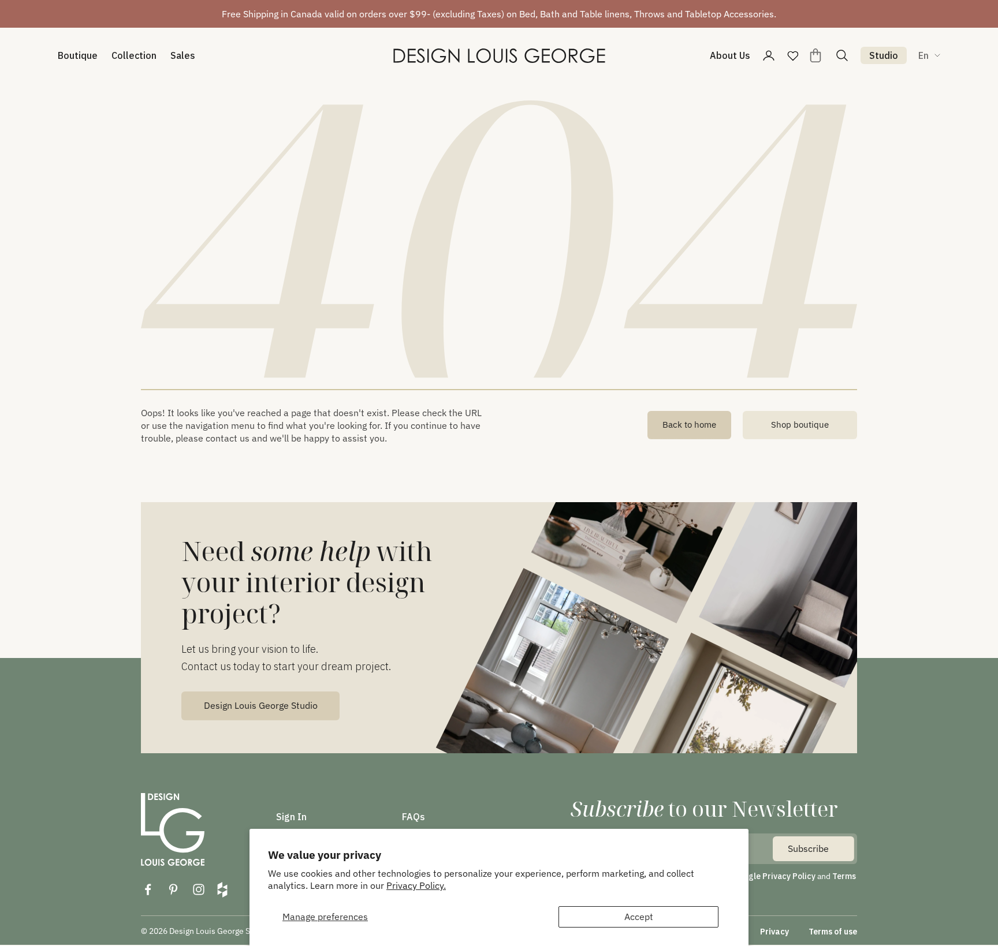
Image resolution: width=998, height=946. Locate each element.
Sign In (291, 816)
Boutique (78, 55)
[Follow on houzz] (222, 890)
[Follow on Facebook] (148, 889)
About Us (730, 55)
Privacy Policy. (416, 885)
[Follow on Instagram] (199, 889)
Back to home (689, 424)
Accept (638, 916)
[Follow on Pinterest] (173, 889)
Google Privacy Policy (774, 876)
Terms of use (833, 931)
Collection (134, 55)
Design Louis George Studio (261, 705)
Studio (883, 55)
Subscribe (808, 848)
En (923, 55)
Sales (182, 55)
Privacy (774, 931)
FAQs (413, 816)
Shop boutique (800, 424)
